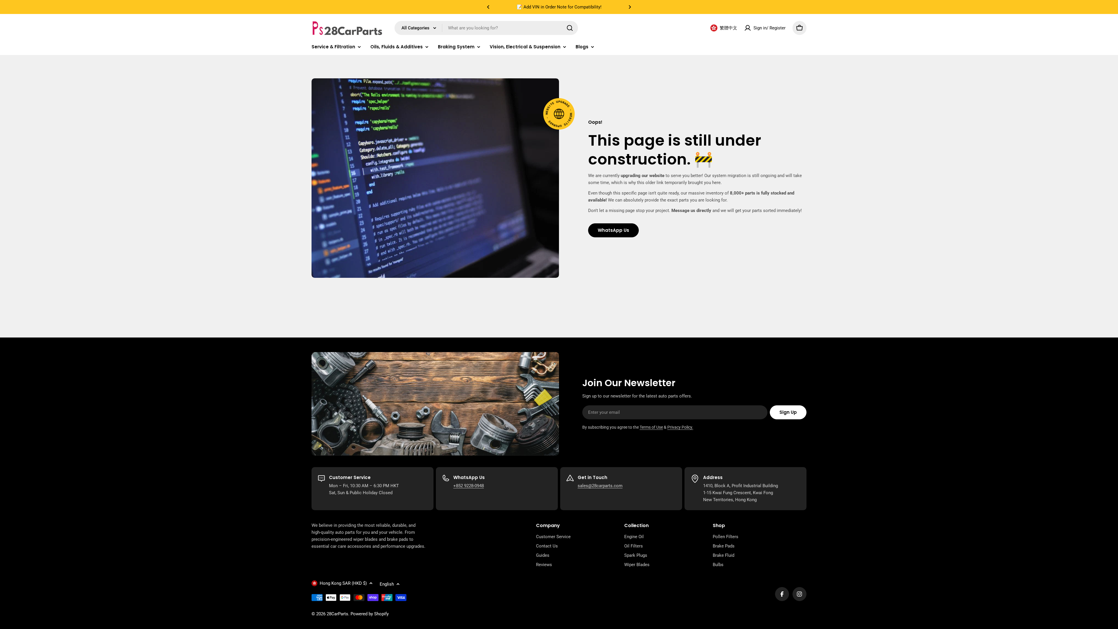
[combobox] (486, 28)
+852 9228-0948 (468, 485)
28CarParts (337, 613)
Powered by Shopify (370, 613)
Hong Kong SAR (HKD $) (343, 583)
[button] (488, 6)
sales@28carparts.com (600, 485)
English (387, 584)
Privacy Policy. (680, 427)
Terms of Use (651, 427)
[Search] (569, 27)
